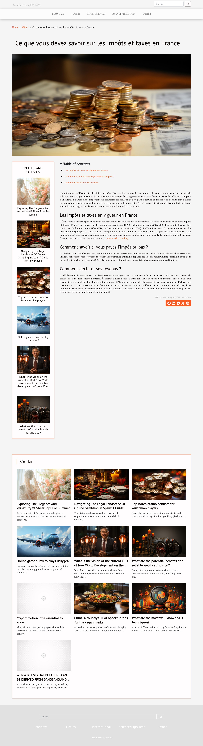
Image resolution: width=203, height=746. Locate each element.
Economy (58, 13)
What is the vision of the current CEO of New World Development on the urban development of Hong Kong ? (33, 383)
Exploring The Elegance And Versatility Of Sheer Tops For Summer (33, 211)
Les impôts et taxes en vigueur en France (86, 170)
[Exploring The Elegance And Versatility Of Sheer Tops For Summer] (33, 191)
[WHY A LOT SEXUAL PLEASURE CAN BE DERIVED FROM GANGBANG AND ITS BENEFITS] (44, 655)
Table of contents (76, 164)
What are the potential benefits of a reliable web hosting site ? (33, 429)
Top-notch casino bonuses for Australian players (33, 298)
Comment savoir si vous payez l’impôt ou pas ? (89, 176)
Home (15, 27)
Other (147, 13)
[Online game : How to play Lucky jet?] (33, 320)
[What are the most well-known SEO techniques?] (159, 598)
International (95, 13)
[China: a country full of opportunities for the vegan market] (101, 598)
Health (75, 13)
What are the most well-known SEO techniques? (157, 620)
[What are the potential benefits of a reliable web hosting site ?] (33, 409)
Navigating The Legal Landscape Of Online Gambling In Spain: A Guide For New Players (33, 255)
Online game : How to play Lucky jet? (33, 338)
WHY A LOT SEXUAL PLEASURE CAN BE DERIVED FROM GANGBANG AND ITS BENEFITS (42, 679)
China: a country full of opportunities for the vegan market (101, 620)
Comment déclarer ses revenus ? (81, 182)
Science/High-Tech (124, 13)
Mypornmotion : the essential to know (40, 620)
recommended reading (116, 238)
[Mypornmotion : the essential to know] (44, 598)
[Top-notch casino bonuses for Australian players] (33, 280)
